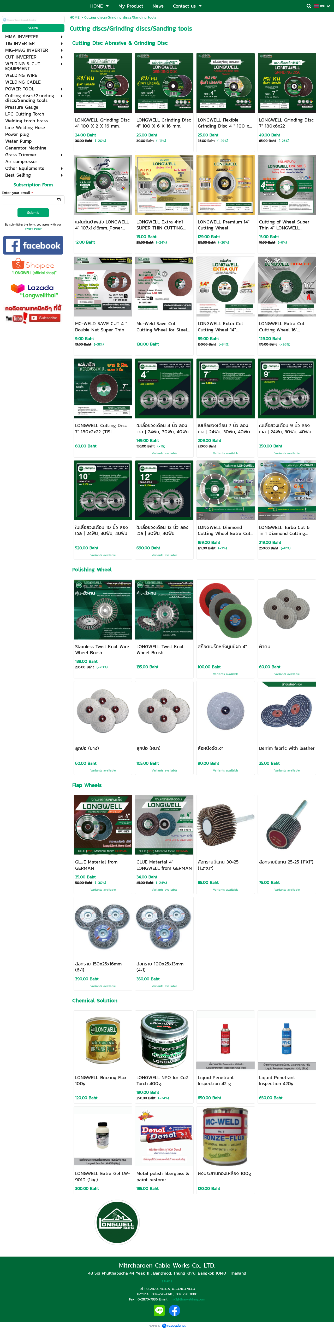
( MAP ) (167, 1281)
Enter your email (17, 192)
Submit (33, 212)
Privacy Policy (33, 229)
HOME (75, 17)
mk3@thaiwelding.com (188, 1299)
